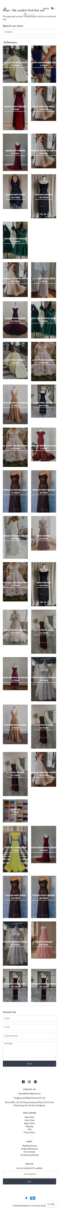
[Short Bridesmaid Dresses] (15, 673)
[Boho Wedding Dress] (43, 103)
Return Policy (29, 1123)
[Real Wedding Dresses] (15, 627)
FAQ (29, 1129)
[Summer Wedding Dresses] (43, 769)
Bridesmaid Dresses (29, 1148)
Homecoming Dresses (29, 1155)
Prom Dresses (29, 1151)
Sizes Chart (29, 1117)
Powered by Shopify (38, 1205)
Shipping (29, 1126)
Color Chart (29, 1120)
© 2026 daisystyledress (21, 1205)
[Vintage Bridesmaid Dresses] (43, 844)
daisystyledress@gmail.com (29, 1093)
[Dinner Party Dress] (15, 191)
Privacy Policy (29, 1132)
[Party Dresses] (43, 533)
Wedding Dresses (29, 1145)
